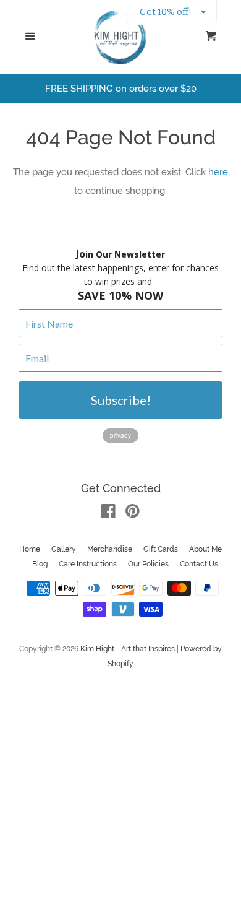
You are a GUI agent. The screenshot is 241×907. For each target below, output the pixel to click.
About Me (205, 549)
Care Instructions (88, 564)
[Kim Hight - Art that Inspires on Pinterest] (132, 513)
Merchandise (109, 549)
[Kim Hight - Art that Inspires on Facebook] (108, 513)
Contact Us (199, 564)
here (218, 172)
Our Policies (148, 564)
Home (29, 549)
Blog (40, 564)
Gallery (63, 549)
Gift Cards (160, 549)
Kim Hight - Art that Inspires (127, 648)
